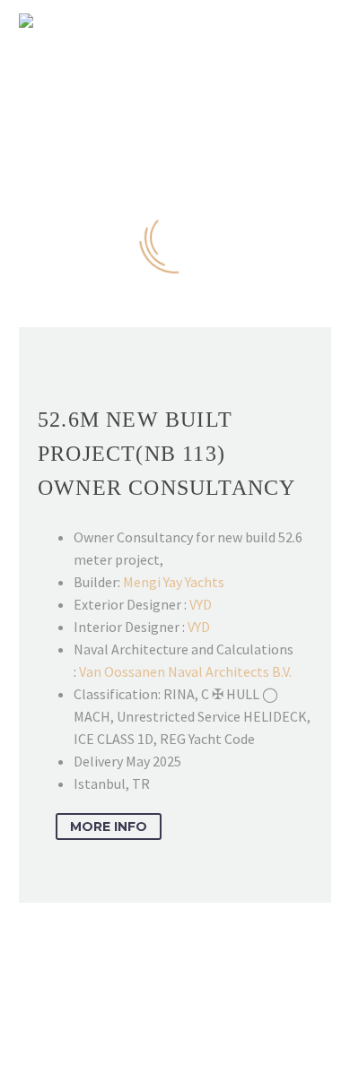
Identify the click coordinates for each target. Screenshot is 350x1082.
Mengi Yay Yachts (173, 582)
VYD (200, 604)
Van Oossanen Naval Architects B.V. (185, 671)
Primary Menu (315, 20)
